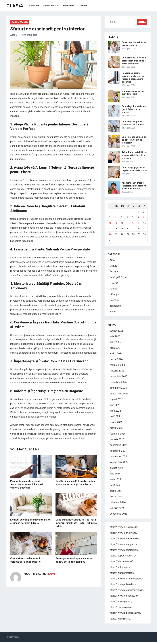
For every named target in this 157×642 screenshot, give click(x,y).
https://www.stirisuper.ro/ (123, 544)
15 (139, 223)
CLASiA (14, 6)
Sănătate (114, 300)
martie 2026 (116, 359)
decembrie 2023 (118, 513)
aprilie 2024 (116, 490)
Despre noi (33, 5)
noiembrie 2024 (118, 450)
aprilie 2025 (116, 422)
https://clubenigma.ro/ (122, 607)
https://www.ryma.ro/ (121, 601)
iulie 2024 (115, 473)
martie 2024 (116, 496)
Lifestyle (114, 294)
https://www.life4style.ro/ (123, 532)
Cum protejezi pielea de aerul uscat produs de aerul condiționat (134, 60)
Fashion (114, 288)
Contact (83, 5)
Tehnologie (116, 305)
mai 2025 (115, 416)
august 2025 (116, 399)
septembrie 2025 (119, 393)
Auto (112, 260)
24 (110, 234)
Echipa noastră (51, 5)
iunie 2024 (115, 479)
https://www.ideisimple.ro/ (124, 527)
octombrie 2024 (118, 456)
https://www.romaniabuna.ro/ (125, 538)
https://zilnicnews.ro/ (121, 561)
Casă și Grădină (20, 22)
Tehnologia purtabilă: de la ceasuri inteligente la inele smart (134, 155)
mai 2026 (115, 347)
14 (133, 223)
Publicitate (68, 5)
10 (110, 223)
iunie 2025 (115, 410)
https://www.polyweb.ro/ (123, 584)
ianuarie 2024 (117, 508)
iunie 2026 (115, 342)
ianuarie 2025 (117, 439)
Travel (113, 311)
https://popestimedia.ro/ (123, 555)
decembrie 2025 (118, 376)
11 (116, 223)
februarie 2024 (118, 502)
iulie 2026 (115, 336)
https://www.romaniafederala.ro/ (127, 590)
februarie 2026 (118, 365)
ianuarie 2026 (117, 370)
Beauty (113, 265)
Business (115, 271)
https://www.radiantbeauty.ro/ (125, 612)
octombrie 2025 (118, 387)
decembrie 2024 (118, 445)
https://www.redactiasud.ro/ (125, 550)
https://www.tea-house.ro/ (124, 595)
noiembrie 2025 (118, 382)
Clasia (16, 637)
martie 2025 (116, 427)
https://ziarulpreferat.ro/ (123, 572)
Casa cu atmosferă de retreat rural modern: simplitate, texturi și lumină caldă (76, 523)
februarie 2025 (118, 433)
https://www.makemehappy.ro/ (126, 578)
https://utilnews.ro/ (120, 567)
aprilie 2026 (116, 353)
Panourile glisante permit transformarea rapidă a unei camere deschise (26, 484)
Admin (13, 35)
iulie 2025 (115, 405)
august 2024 (116, 468)
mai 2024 (115, 485)
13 (128, 223)
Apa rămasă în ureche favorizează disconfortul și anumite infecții (134, 186)
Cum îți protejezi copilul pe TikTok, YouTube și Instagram (134, 140)
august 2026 (116, 330)
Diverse (114, 283)
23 (144, 228)
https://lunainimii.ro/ (120, 618)
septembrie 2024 (119, 462)
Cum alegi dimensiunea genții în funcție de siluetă (134, 109)
